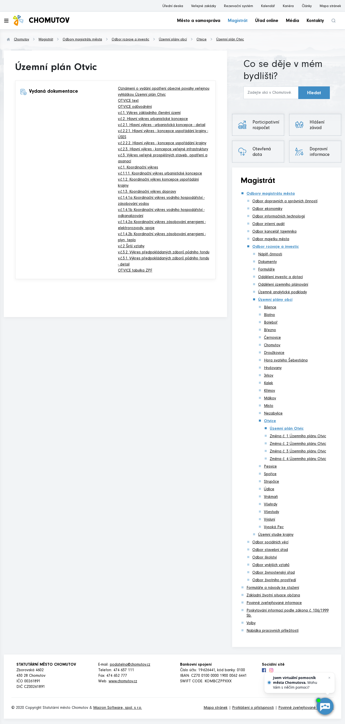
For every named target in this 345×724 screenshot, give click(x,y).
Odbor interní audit (268, 224)
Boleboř (271, 323)
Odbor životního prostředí (274, 580)
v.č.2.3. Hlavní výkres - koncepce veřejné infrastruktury (163, 150)
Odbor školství (264, 558)
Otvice (201, 40)
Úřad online (266, 21)
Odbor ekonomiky (267, 209)
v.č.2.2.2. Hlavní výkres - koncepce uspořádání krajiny (162, 143)
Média (292, 21)
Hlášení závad (319, 125)
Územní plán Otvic (230, 40)
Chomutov (21, 40)
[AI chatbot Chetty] (325, 706)
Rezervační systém (238, 6)
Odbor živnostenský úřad (273, 573)
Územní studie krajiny (275, 535)
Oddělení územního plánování (283, 285)
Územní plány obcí (173, 40)
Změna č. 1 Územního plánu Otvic (298, 437)
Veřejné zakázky (203, 6)
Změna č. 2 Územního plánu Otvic (298, 444)
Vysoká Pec (274, 527)
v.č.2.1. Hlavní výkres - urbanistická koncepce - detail (161, 125)
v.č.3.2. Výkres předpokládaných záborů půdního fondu (163, 253)
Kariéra (288, 6)
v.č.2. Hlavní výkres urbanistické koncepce (153, 119)
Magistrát (238, 21)
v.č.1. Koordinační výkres (138, 168)
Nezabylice (273, 414)
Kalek (268, 383)
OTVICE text (128, 101)
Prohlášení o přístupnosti (253, 708)
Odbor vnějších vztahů (270, 565)
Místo (268, 406)
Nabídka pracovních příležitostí (273, 631)
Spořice (270, 474)
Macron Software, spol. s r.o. (117, 708)
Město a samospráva (198, 21)
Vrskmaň (271, 497)
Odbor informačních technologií (278, 217)
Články (307, 6)
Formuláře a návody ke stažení (273, 588)
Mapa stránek (330, 6)
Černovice (272, 338)
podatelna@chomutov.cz (130, 665)
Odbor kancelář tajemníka (274, 232)
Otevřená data (262, 152)
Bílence (270, 308)
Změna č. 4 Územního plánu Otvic (298, 459)
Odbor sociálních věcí (270, 543)
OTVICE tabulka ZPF (135, 271)
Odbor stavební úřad (270, 550)
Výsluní (269, 520)
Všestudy (271, 512)
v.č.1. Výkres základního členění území (149, 113)
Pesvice (270, 467)
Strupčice (271, 482)
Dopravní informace (320, 152)
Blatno (269, 315)
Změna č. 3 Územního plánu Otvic (298, 452)
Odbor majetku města (270, 239)
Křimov (269, 391)
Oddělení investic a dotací (280, 277)
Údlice (269, 490)
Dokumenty (267, 262)
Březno (270, 330)
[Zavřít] (329, 677)
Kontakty (315, 21)
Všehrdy (270, 505)
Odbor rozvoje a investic (130, 40)
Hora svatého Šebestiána (286, 361)
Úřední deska (172, 6)
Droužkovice (274, 353)
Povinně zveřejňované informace (274, 603)
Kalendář (268, 6)
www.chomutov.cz (123, 682)
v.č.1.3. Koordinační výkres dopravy (147, 192)
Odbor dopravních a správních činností (284, 202)
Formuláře (266, 270)
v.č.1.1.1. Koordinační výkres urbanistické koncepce (160, 174)
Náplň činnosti (270, 255)
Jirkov (268, 376)
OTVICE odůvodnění (135, 107)
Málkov (270, 399)
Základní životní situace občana (273, 596)
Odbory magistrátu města (82, 40)
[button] (333, 20)
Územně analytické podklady (282, 293)
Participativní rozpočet (266, 125)
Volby (251, 623)
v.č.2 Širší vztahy (131, 247)
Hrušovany (273, 368)
